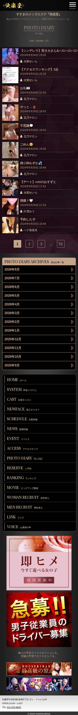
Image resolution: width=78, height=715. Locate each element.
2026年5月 (12, 295)
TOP (31, 41)
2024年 (39, 41)
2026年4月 (12, 304)
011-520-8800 (14, 707)
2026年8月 (12, 269)
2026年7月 (12, 278)
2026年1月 (12, 330)
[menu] (72, 5)
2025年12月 (13, 339)
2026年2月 (12, 321)
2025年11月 (13, 348)
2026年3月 (12, 313)
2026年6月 (12, 287)
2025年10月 (13, 356)
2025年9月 (12, 365)
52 (61, 244)
